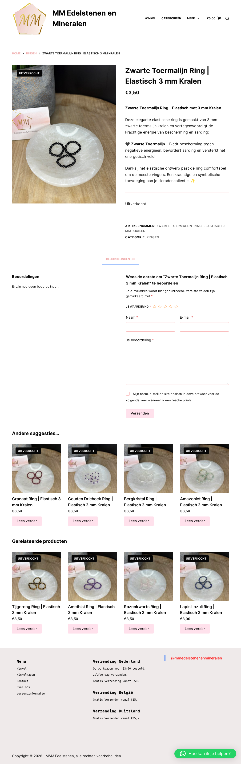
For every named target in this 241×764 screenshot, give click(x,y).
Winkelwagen (26, 674)
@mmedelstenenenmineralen (196, 658)
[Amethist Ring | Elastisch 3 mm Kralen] (92, 576)
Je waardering (138, 306)
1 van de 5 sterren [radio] (154, 306)
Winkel (150, 18)
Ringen (153, 237)
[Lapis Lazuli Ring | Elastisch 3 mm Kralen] (204, 576)
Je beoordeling (140, 340)
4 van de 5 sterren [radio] (170, 306)
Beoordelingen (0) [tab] (120, 259)
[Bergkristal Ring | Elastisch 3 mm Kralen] (148, 468)
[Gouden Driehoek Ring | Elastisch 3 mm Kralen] (92, 468)
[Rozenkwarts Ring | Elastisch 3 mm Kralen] (148, 576)
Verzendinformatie (31, 693)
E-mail (186, 317)
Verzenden (140, 413)
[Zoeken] (227, 18)
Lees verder (27, 521)
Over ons (23, 687)
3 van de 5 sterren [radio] (165, 306)
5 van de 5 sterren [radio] (176, 306)
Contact (22, 681)
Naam (132, 317)
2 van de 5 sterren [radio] (160, 306)
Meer (191, 18)
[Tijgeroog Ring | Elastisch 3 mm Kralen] (36, 576)
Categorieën (171, 18)
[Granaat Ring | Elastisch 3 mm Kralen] (36, 468)
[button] (205, 753)
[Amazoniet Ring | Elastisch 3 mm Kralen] (204, 468)
